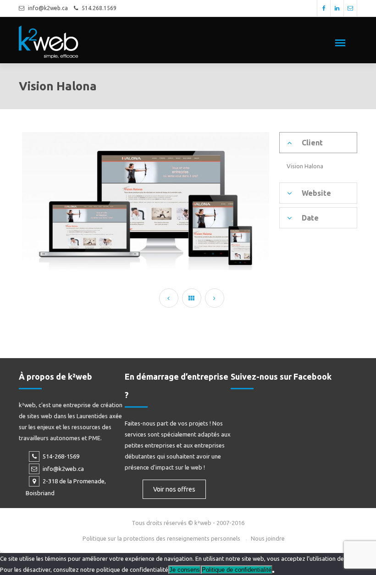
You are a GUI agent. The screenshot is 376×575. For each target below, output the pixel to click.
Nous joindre (268, 538)
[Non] (273, 572)
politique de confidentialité (132, 569)
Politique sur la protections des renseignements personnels (161, 538)
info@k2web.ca (48, 8)
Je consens (184, 569)
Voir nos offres (174, 489)
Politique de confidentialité (236, 569)
